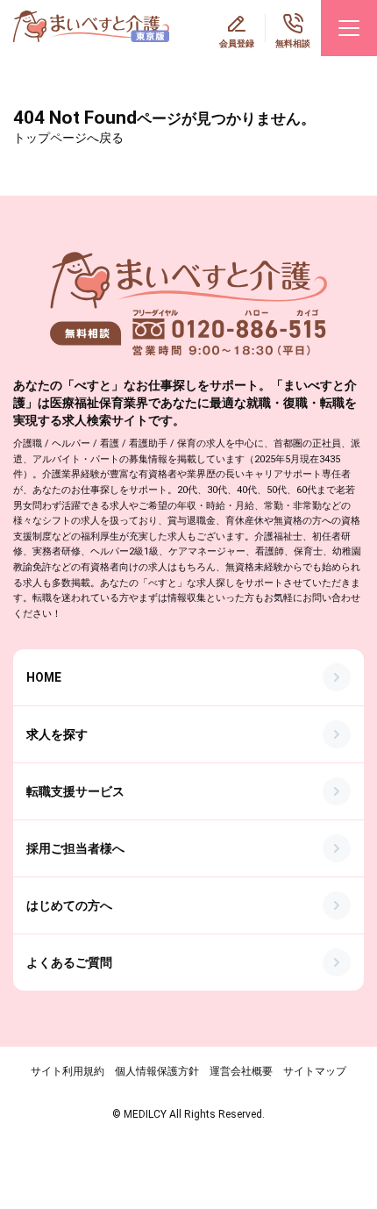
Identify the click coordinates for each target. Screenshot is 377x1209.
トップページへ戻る (68, 138)
